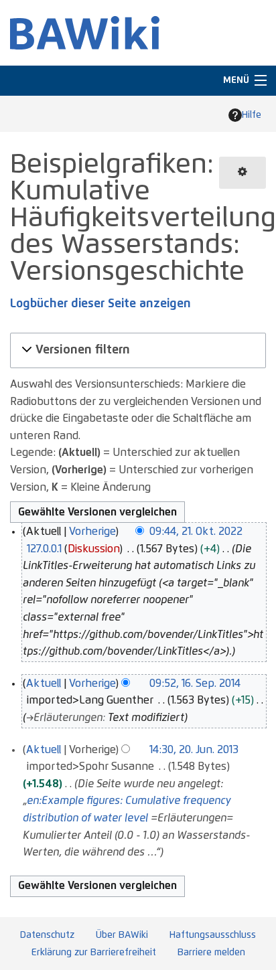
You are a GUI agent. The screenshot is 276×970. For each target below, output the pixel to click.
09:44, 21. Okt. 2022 (196, 531)
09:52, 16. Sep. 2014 (194, 683)
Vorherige (92, 531)
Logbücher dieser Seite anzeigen (100, 304)
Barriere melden (211, 952)
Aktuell (43, 683)
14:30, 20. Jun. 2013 (193, 749)
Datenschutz (47, 935)
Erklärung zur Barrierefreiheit (93, 952)
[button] (136, 350)
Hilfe (251, 115)
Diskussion (93, 549)
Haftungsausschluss (212, 935)
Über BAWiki (122, 935)
